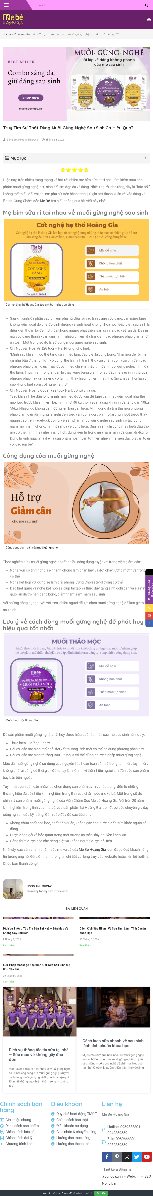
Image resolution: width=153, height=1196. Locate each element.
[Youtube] (147, 1157)
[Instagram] (127, 1157)
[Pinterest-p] (117, 1157)
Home (7, 34)
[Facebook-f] (107, 1157)
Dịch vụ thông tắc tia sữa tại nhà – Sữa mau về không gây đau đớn (39, 1054)
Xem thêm (9, 945)
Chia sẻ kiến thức (25, 34)
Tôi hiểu (101, 1193)
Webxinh (133, 1176)
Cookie (65, 1193)
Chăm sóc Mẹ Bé (36, 201)
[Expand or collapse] (145, 158)
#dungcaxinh (112, 1176)
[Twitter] (137, 1157)
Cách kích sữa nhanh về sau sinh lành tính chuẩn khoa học (113, 1043)
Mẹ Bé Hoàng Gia (92, 849)
